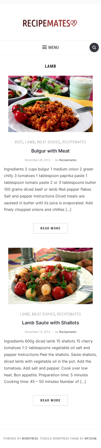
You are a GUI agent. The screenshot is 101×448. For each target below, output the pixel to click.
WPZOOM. (91, 438)
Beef (19, 142)
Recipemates (74, 142)
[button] (50, 47)
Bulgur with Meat (50, 151)
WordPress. (30, 438)
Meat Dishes (48, 142)
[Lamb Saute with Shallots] (50, 275)
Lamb (30, 142)
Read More (50, 228)
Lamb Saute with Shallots (50, 323)
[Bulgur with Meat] (50, 103)
